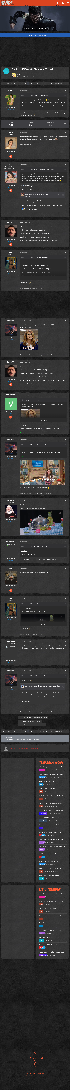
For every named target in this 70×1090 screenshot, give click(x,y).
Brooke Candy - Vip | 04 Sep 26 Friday (52, 952)
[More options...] (65, 90)
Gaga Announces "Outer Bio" (49, 825)
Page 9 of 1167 (59, 83)
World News (48, 784)
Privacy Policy (30, 1073)
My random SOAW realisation (49, 875)
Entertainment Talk (52, 770)
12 (37, 83)
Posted (26, 90)
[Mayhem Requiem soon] (35, 19)
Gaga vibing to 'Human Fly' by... (50, 817)
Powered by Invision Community (35, 1075)
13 (40, 83)
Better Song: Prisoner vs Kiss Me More (52, 766)
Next (47, 83)
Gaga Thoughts (53, 820)
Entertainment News (51, 792)
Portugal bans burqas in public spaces (52, 846)
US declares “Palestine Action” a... (50, 832)
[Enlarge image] (28, 185)
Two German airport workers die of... (51, 930)
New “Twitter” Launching (47, 781)
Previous (9, 83)
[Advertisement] (35, 51)
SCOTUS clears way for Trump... (50, 854)
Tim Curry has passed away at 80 (50, 803)
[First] (3, 83)
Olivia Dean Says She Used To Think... (51, 796)
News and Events (50, 828)
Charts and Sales (32, 76)
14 (43, 83)
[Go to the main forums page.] (62, 2)
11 (34, 83)
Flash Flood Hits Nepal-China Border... (52, 839)
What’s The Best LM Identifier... (49, 861)
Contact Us (40, 1073)
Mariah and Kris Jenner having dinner (51, 868)
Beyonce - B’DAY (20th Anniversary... (51, 810)
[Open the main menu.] (67, 2)
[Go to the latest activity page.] (57, 2)
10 (31, 83)
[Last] (51, 83)
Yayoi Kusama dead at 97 (47, 788)
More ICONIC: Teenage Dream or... (51, 774)
